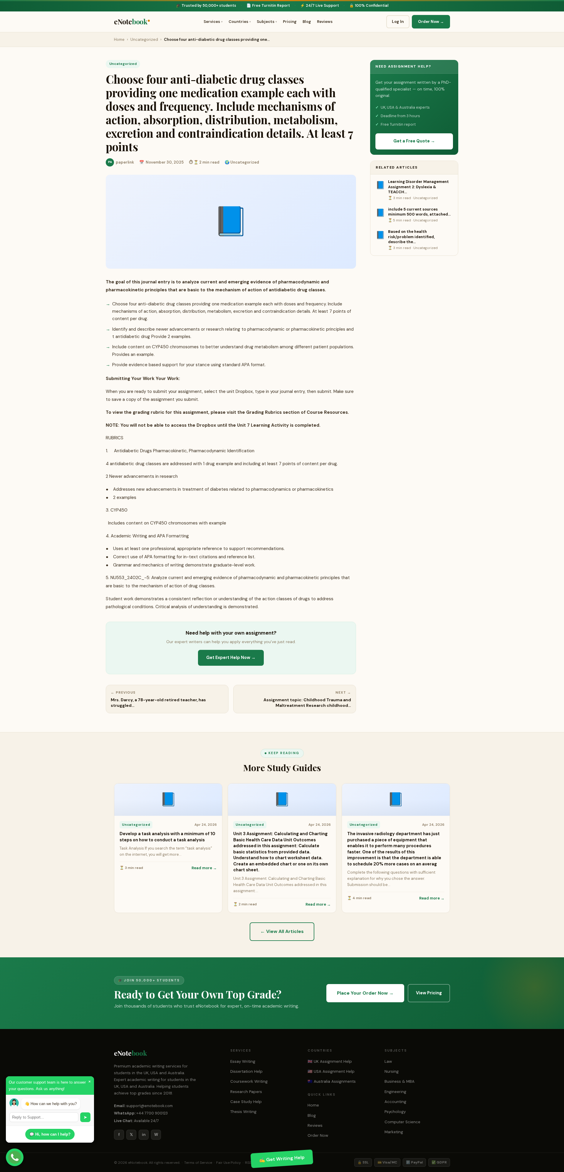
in (144, 1134)
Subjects (267, 21)
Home (119, 39)
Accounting (395, 1101)
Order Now (318, 1135)
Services (213, 21)
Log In (398, 21)
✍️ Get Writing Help (282, 1158)
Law (388, 1061)
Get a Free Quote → (414, 141)
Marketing (394, 1131)
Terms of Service (198, 1162)
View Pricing (429, 993)
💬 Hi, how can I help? (49, 1134)
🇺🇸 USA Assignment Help (331, 1071)
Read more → (204, 867)
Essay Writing (242, 1061)
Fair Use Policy (228, 1162)
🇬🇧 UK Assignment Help (330, 1061)
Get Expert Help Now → (231, 657)
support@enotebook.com (149, 1105)
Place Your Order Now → (365, 993)
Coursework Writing (249, 1081)
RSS (248, 1162)
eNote (130, 21)
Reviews (325, 21)
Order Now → (431, 21)
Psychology (395, 1111)
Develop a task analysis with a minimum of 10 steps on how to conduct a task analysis (167, 837)
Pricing (290, 21)
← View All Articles (282, 931)
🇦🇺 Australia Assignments (332, 1081)
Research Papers (246, 1091)
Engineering (395, 1091)
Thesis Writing (243, 1111)
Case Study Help (246, 1101)
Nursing (392, 1071)
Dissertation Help (246, 1071)
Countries (240, 21)
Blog (307, 21)
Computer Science (402, 1121)
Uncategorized (144, 39)
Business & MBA (399, 1081)
